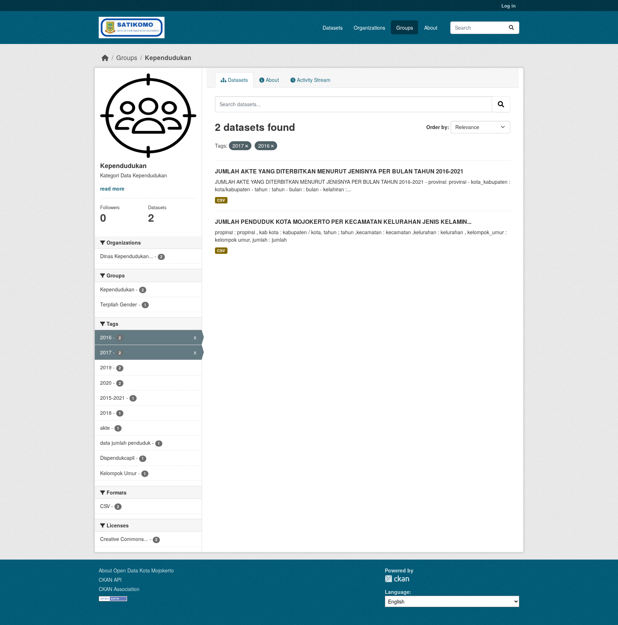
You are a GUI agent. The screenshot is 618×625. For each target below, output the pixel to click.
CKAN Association (119, 588)
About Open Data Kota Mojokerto (136, 570)
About (430, 27)
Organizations (369, 27)
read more (112, 188)
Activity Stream (312, 79)
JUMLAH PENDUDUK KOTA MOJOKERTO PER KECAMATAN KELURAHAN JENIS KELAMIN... (343, 221)
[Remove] (246, 146)
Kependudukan (168, 57)
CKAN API (110, 579)
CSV (221, 200)
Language (397, 591)
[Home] (105, 57)
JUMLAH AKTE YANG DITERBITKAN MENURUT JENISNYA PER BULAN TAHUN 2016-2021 (339, 171)
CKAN (397, 578)
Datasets (333, 27)
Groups (404, 27)
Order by (436, 127)
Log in (508, 5)
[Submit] (511, 27)
